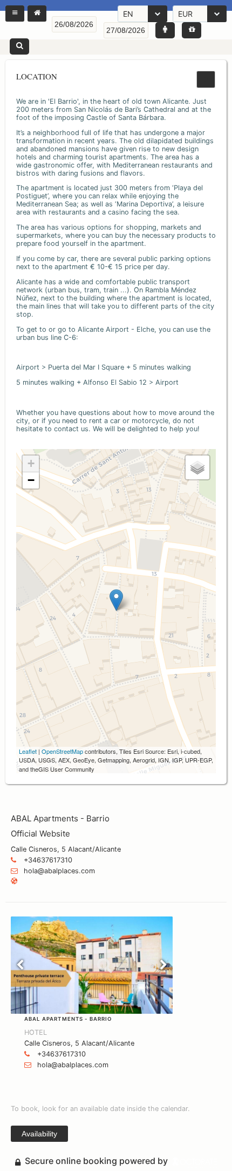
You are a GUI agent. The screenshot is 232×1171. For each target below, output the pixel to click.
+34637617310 (48, 860)
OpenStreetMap (62, 751)
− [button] (31, 480)
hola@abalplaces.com (59, 871)
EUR (185, 13)
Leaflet (28, 751)
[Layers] (197, 467)
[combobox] (142, 13)
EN (128, 13)
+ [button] (31, 463)
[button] (14, 13)
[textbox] (74, 24)
